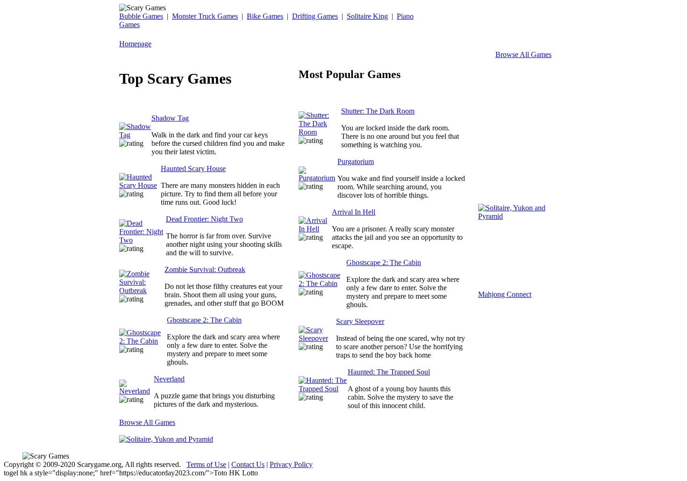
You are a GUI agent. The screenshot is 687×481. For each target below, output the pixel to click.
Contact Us (248, 464)
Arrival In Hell (353, 212)
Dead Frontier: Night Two (204, 219)
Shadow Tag (170, 118)
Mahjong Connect (504, 294)
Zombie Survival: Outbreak (205, 269)
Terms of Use (206, 464)
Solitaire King (367, 16)
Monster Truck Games (205, 16)
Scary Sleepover (360, 321)
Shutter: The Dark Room (378, 111)
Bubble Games (141, 16)
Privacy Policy (291, 464)
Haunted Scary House (193, 168)
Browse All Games (523, 54)
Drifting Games (315, 16)
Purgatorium (355, 161)
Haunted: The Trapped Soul (389, 372)
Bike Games (265, 16)
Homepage (135, 44)
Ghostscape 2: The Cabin (204, 320)
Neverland (169, 379)
